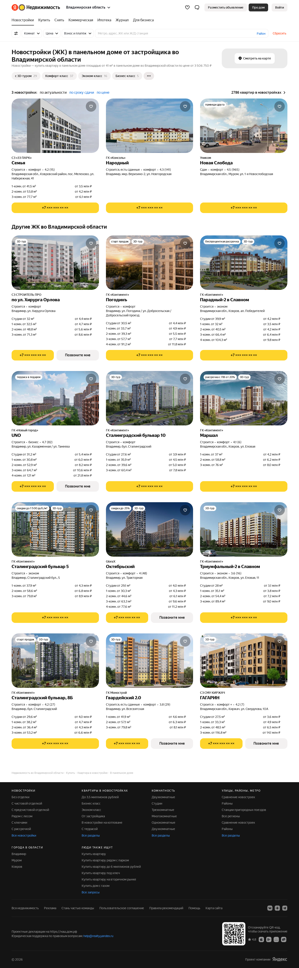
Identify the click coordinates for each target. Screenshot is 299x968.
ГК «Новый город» (25, 430)
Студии (157, 803)
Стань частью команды (78, 908)
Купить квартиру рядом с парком (105, 860)
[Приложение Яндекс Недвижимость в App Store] (261, 939)
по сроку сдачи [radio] (81, 92)
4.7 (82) (47, 442)
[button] (197, 7)
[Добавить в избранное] (91, 106)
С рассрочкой (21, 829)
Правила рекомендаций (166, 908)
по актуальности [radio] (53, 92)
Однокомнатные (163, 822)
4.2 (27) (50, 704)
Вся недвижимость (25, 908)
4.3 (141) (165, 169)
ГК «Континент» (117, 294)
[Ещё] (149, 76)
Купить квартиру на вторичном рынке (109, 879)
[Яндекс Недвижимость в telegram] (284, 908)
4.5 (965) (233, 169)
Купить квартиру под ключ (101, 873)
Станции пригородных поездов (244, 810)
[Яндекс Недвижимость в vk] (270, 908)
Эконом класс (91, 810)
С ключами (19, 822)
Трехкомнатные (163, 810)
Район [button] (261, 33)
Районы (227, 803)
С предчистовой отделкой (30, 810)
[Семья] (55, 126)
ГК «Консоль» (115, 158)
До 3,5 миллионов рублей (100, 797)
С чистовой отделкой (27, 803)
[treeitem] (24, 20)
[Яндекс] (279, 959)
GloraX (110, 561)
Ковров (17, 866)
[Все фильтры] (16, 33)
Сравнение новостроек (238, 797)
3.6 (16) (236, 573)
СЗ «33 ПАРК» (22, 158)
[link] (279, 7)
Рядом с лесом (22, 816)
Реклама (50, 908)
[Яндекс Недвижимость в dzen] (277, 908)
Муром (17, 860)
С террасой (90, 829)
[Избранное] (187, 7)
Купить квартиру (94, 854)
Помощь (194, 908)
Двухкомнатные (163, 797)
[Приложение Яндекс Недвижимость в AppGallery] (276, 939)
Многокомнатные (164, 816)
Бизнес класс (91, 803)
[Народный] (149, 126)
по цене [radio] (103, 92)
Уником (205, 158)
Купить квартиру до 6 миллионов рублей (111, 866)
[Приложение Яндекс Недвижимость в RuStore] (283, 939)
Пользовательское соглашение (121, 908)
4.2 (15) (50, 169)
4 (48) (143, 573)
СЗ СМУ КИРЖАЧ (212, 692)
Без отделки (20, 797)
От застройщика (93, 816)
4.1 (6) (237, 442)
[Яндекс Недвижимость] (36, 7)
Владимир (19, 854)
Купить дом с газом (95, 885)
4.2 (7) (240, 704)
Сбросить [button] (279, 33)
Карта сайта (214, 908)
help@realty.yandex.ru (98, 936)
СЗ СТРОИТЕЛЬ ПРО (26, 294)
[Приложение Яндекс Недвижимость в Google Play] (268, 939)
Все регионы (231, 816)
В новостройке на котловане (102, 822)
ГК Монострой (116, 692)
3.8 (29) (165, 704)
